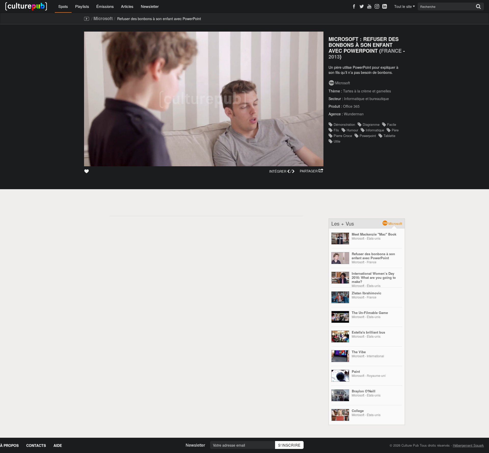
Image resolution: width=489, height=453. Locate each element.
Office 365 (351, 106)
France (391, 50)
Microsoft (103, 18)
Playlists (82, 6)
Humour (352, 130)
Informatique (375, 130)
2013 (334, 56)
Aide (57, 445)
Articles (127, 6)
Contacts (36, 445)
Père (395, 130)
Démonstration (344, 124)
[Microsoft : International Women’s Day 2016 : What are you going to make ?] (340, 278)
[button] (311, 171)
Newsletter (150, 6)
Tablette (389, 135)
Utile (337, 141)
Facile (391, 124)
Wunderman (354, 113)
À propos (9, 445)
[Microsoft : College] (340, 415)
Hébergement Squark (468, 445)
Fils (336, 130)
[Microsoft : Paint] (340, 376)
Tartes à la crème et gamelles (367, 90)
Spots (63, 6)
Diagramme (371, 124)
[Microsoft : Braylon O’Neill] (340, 395)
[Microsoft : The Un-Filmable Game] (340, 317)
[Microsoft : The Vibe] (340, 356)
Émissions (105, 6)
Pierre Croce (343, 135)
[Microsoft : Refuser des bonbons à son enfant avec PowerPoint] (340, 258)
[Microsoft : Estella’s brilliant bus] (340, 336)
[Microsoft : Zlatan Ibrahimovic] (340, 297)
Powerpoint (368, 135)
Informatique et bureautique (366, 98)
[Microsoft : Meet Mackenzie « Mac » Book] (340, 238)
